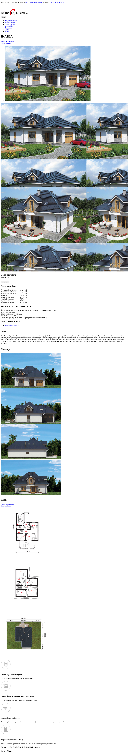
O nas (7, 30)
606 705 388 (29, 2)
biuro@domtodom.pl (57, 2)
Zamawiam (8, 28)
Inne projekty (9, 26)
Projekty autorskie (11, 20)
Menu (3, 17)
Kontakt (7, 31)
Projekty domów (10, 22)
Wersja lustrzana (6, 43)
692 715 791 (38, 2)
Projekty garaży (10, 24)
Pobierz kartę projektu (12, 325)
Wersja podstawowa (7, 41)
